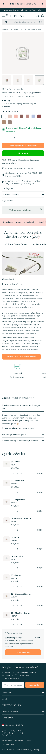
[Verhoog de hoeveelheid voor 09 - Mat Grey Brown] (21, 624)
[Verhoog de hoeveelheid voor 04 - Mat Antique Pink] (21, 530)
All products (16, 29)
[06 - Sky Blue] (33, 116)
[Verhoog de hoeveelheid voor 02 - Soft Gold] (21, 492)
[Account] (37, 15)
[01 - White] (4, 116)
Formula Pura (13, 93)
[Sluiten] (41, 209)
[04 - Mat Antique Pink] (22, 116)
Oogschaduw (35, 93)
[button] (3, 3)
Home (5, 29)
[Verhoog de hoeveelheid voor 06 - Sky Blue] (21, 568)
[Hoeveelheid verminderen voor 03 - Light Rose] (13, 511)
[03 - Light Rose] (16, 116)
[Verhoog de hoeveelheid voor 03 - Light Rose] (21, 511)
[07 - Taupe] (39, 116)
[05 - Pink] (27, 116)
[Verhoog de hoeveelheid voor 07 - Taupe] (21, 586)
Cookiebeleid (8, 745)
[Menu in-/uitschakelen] (3, 15)
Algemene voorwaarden (13, 740)
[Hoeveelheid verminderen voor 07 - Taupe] (13, 586)
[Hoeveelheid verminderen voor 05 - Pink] (13, 549)
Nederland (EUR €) (14, 725)
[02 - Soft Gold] (10, 116)
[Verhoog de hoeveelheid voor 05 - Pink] (21, 549)
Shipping (18, 104)
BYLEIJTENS (14, 749)
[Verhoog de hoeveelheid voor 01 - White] (21, 473)
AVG (29, 740)
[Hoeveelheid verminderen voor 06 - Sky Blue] (13, 568)
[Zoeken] (40, 22)
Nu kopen (23, 153)
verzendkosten (25, 641)
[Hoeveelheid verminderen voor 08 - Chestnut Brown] (13, 605)
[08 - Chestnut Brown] (4, 122)
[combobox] (23, 22)
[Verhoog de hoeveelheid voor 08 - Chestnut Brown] (21, 605)
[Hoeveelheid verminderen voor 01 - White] (13, 473)
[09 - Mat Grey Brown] (10, 122)
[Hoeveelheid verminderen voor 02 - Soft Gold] (13, 492)
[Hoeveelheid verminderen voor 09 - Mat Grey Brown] (13, 624)
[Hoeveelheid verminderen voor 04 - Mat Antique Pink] (13, 530)
